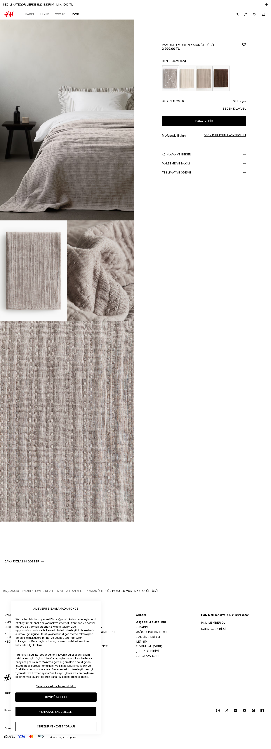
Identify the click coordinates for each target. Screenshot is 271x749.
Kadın (29, 14)
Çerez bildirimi (147, 651)
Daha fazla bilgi (213, 628)
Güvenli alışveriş (149, 646)
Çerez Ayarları (147, 655)
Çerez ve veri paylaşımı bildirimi (56, 686)
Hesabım (142, 627)
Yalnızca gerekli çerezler (55, 711)
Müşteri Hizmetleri (151, 622)
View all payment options (63, 737)
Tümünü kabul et (55, 697)
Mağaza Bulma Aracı (151, 632)
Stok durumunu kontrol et (225, 135)
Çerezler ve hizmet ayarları (56, 726)
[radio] (170, 78)
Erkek (44, 14)
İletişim (141, 641)
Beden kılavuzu (234, 108)
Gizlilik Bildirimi (148, 636)
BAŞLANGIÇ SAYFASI (17, 590)
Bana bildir (204, 121)
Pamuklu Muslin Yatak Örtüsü (135, 590)
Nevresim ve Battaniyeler (65, 590)
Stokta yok (239, 101)
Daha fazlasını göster (21, 561)
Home (75, 14)
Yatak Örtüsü (98, 590)
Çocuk (60, 14)
